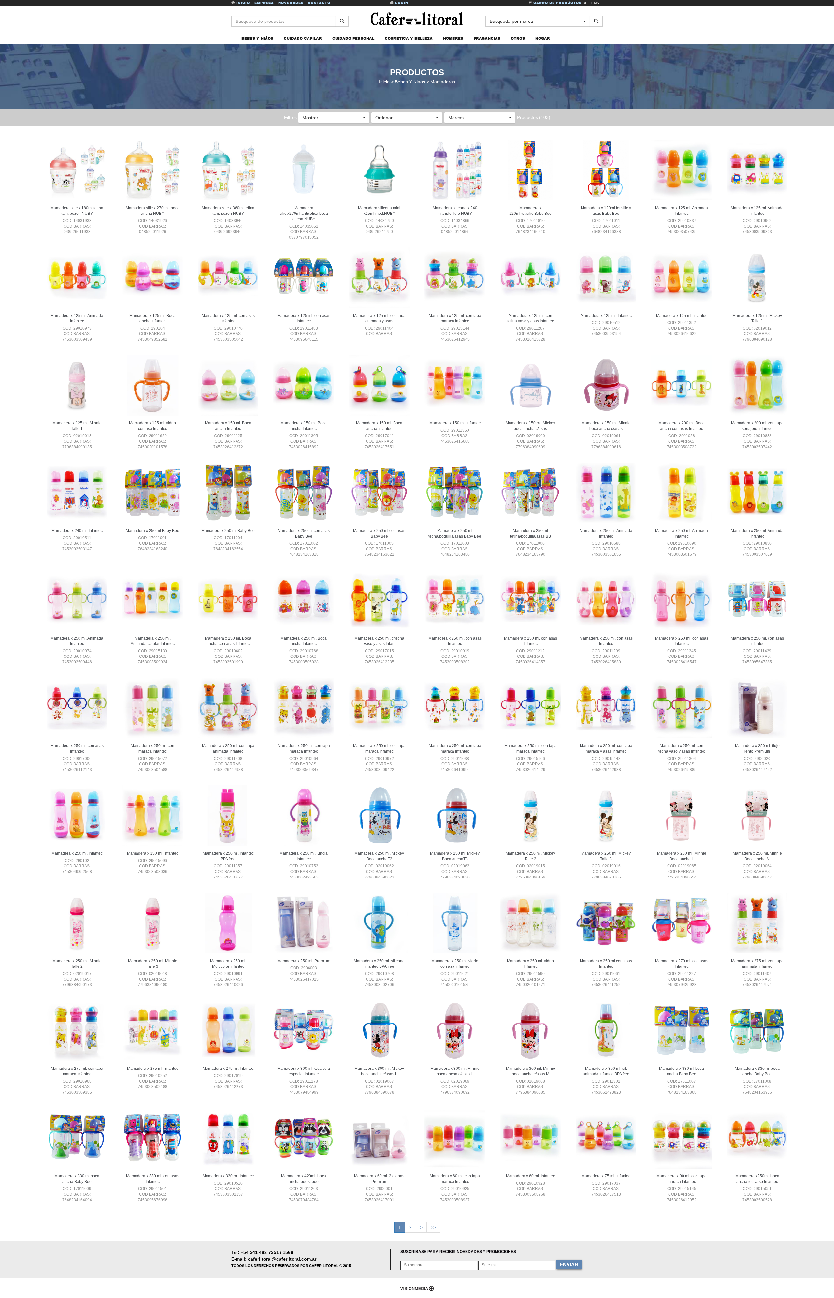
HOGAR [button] (542, 38)
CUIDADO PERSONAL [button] (353, 38)
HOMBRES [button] (453, 38)
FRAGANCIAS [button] (487, 38)
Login (401, 3)
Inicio (243, 3)
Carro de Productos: (565, 3)
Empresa (264, 3)
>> (433, 1227)
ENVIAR (569, 1264)
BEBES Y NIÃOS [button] (257, 38)
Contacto (319, 3)
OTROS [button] (518, 38)
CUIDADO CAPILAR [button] (303, 38)
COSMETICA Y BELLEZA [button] (409, 38)
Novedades (291, 3)
